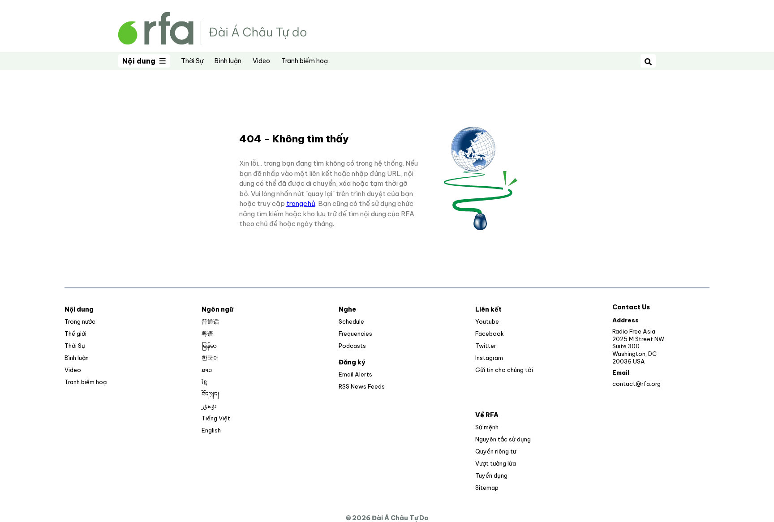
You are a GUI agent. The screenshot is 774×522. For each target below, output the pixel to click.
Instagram (489, 357)
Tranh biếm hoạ (304, 61)
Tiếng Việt (216, 418)
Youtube (487, 321)
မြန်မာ (209, 345)
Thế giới (75, 333)
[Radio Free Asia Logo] (212, 27)
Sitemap (487, 487)
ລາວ (207, 369)
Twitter (485, 345)
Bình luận (228, 61)
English (211, 430)
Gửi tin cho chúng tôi (504, 369)
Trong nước (79, 321)
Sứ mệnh (487, 427)
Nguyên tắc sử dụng (503, 439)
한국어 (210, 357)
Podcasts (352, 345)
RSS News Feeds (362, 386)
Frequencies (355, 333)
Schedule (351, 321)
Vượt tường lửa (495, 463)
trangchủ (300, 203)
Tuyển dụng (491, 475)
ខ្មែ (204, 381)
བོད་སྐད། (210, 394)
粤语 (207, 333)
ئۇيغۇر (209, 406)
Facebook (489, 333)
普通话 (210, 321)
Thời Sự (192, 61)
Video (261, 61)
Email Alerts (355, 374)
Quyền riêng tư (495, 451)
